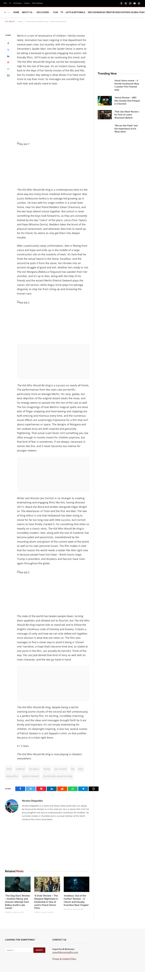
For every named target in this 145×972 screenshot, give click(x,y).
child (9, 769)
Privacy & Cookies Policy (64, 958)
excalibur (34, 769)
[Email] (8, 75)
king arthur (12, 776)
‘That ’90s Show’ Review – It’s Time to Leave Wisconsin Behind (127, 114)
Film (5, 3)
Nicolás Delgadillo (32, 800)
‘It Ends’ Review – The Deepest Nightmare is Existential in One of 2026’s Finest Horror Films (46, 901)
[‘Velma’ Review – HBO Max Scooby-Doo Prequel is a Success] (105, 100)
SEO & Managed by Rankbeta (66, 962)
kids (80, 769)
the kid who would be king (57, 776)
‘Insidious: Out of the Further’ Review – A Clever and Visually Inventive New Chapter (76, 900)
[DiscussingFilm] (7, 12)
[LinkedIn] (8, 56)
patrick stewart (31, 776)
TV (10, 3)
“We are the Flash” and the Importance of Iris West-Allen (126, 128)
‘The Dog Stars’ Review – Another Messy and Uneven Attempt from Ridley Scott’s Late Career (17, 901)
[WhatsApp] (8, 69)
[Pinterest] (8, 62)
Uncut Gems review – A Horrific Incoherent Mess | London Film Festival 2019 (126, 85)
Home (16, 12)
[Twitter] (8, 50)
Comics (27, 3)
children (20, 769)
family (47, 769)
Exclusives (17, 3)
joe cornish (61, 769)
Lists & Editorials (75, 12)
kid (72, 769)
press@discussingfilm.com (65, 952)
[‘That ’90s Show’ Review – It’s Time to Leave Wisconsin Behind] (105, 114)
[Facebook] (8, 43)
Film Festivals (37, 3)
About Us (27, 12)
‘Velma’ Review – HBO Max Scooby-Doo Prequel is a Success (127, 100)
